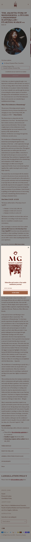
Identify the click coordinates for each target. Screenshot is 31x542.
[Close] (28, 247)
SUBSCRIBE (15, 293)
